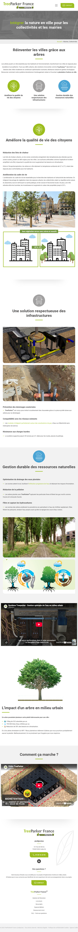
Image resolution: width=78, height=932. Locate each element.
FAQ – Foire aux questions (39, 913)
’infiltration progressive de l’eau (39, 484)
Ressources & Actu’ (39, 910)
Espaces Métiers (39, 907)
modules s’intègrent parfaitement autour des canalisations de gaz (30, 423)
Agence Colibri (74, 927)
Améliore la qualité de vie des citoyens (13, 96)
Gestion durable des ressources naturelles (64, 96)
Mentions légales (42, 927)
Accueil (59, 42)
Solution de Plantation (39, 898)
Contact (68, 5)
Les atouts (39, 901)
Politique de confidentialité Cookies (58, 927)
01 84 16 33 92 (40, 855)
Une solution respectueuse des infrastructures (39, 97)
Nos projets (39, 904)
